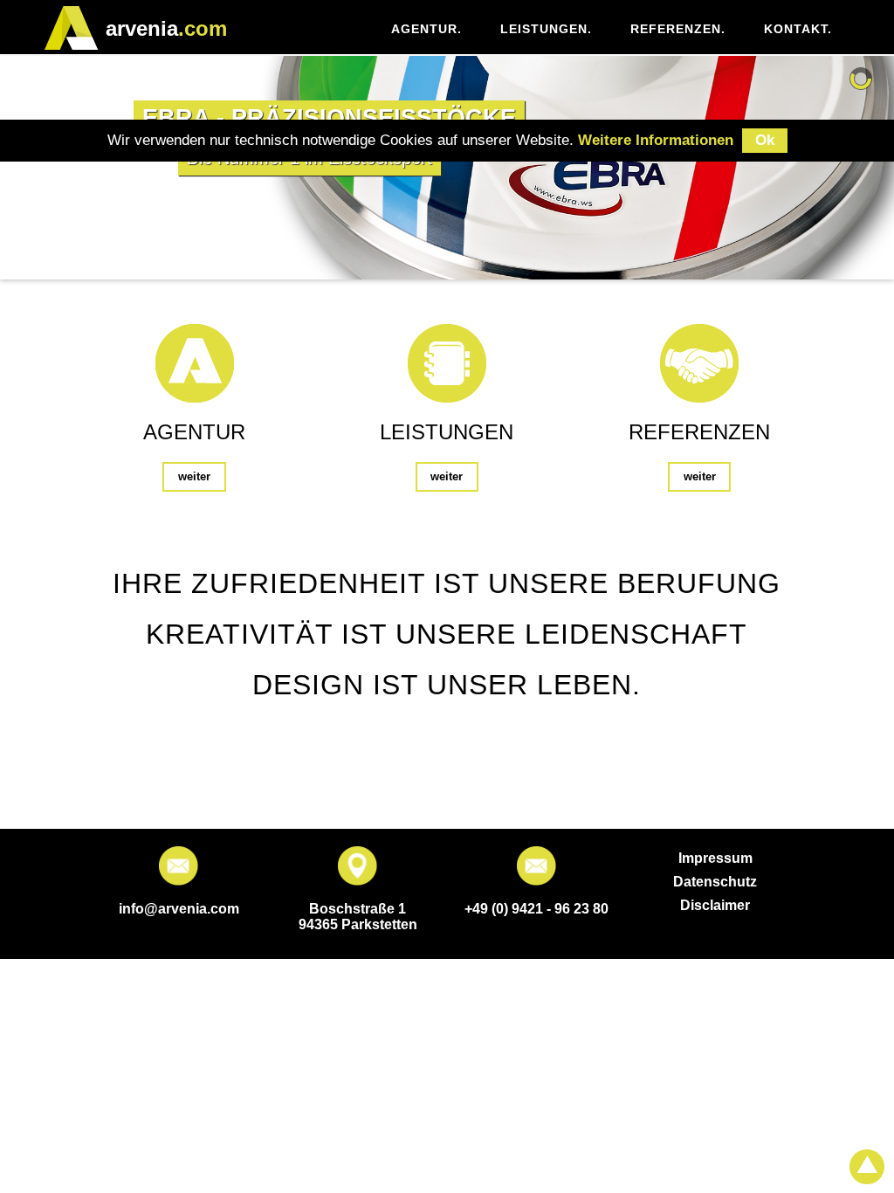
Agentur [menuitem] (426, 29)
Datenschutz (715, 881)
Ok (764, 140)
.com (166, 28)
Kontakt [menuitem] (798, 29)
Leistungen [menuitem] (546, 29)
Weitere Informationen (655, 140)
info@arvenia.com (179, 908)
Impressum (715, 858)
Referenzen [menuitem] (678, 29)
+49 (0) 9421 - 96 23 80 (536, 908)
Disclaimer (715, 905)
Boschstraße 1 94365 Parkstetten (358, 916)
